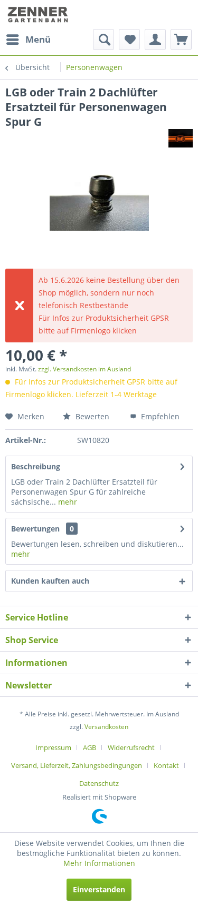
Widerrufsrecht (131, 747)
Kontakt (166, 765)
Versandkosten (106, 726)
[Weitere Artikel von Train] (180, 138)
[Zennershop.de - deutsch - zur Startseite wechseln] (38, 14)
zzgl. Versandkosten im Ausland (84, 369)
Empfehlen (159, 416)
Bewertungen (35, 529)
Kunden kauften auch (50, 581)
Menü (38, 39)
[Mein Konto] (155, 39)
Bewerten (91, 416)
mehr (66, 502)
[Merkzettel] (129, 39)
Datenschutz (99, 783)
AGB (89, 747)
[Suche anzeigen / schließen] (103, 39)
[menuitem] (28, 39)
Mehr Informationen (99, 863)
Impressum (53, 747)
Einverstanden (99, 889)
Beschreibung (35, 466)
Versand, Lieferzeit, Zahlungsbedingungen (76, 765)
